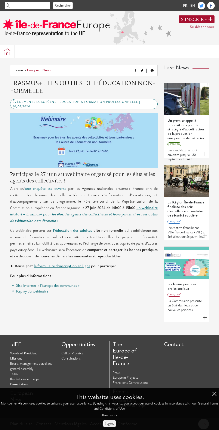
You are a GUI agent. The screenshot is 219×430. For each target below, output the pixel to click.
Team (14, 374)
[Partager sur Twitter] (142, 71)
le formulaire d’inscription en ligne (62, 266)
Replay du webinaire (32, 291)
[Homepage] (7, 51)
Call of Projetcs (72, 353)
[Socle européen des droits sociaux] (186, 263)
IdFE (15, 344)
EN (192, 5)
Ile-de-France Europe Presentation (24, 381)
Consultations (71, 358)
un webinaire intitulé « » (84, 214)
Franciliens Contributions (130, 383)
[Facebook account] (211, 5)
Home (18, 70)
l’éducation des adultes (72, 230)
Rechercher (63, 5)
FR (185, 5)
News (117, 372)
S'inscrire (194, 19)
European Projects (125, 377)
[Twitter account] (201, 5)
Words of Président (23, 353)
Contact (173, 344)
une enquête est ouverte (45, 188)
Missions (16, 358)
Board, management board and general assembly (31, 366)
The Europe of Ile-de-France (124, 354)
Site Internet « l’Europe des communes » (48, 285)
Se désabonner (202, 27)
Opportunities (78, 344)
